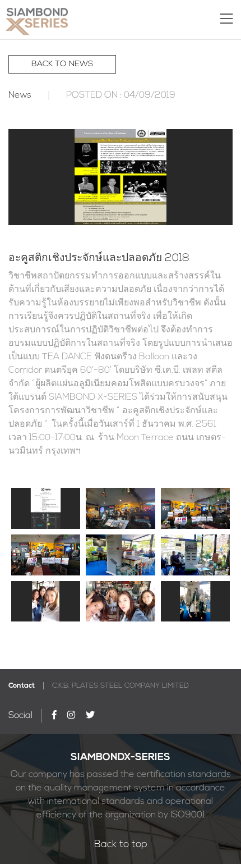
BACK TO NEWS (62, 64)
